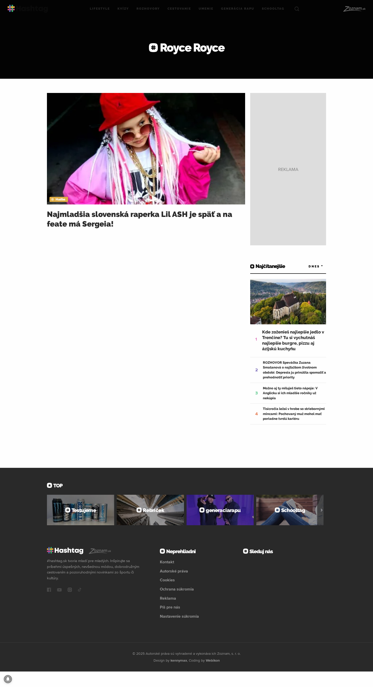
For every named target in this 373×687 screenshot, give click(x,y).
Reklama (168, 598)
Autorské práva (174, 571)
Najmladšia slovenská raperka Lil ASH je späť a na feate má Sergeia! (139, 219)
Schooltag (273, 8)
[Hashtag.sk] (28, 9)
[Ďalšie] (321, 510)
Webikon (213, 660)
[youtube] (59, 590)
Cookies (167, 580)
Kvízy (123, 8)
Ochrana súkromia (177, 589)
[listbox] (308, 266)
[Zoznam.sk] (354, 8)
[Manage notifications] (8, 679)
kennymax (179, 660)
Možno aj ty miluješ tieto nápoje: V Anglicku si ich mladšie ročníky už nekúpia (290, 393)
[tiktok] (79, 590)
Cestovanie (179, 8)
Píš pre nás (170, 607)
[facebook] (49, 590)
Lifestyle (100, 8)
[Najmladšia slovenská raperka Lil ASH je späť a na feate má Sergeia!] (146, 148)
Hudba (60, 199)
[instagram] (70, 590)
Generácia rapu (237, 8)
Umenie (206, 8)
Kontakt (167, 562)
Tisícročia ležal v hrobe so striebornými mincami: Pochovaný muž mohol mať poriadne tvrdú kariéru (294, 414)
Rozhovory (148, 8)
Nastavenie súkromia (179, 616)
